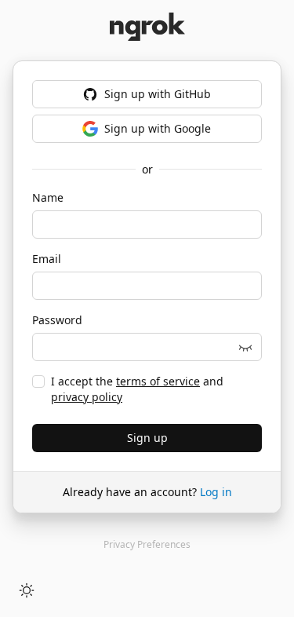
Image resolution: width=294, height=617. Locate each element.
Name (48, 197)
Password (57, 319)
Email (46, 258)
